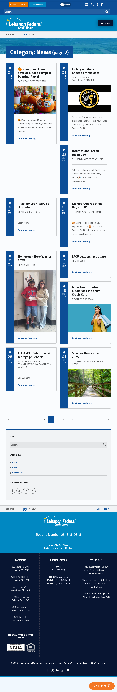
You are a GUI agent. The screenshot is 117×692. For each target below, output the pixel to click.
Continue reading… (27, 138)
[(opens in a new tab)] (89, 383)
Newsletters (17, 472)
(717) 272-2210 (58, 570)
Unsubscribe (90, 583)
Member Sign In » (19, 4)
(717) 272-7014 (63, 583)
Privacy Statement (73, 663)
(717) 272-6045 (63, 580)
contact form (89, 570)
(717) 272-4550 (61, 576)
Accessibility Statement (94, 663)
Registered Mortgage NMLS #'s (58, 548)
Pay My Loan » (38, 4)
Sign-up (85, 580)
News (14, 467)
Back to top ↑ (103, 508)
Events (15, 462)
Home (24, 34)
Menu (107, 23)
